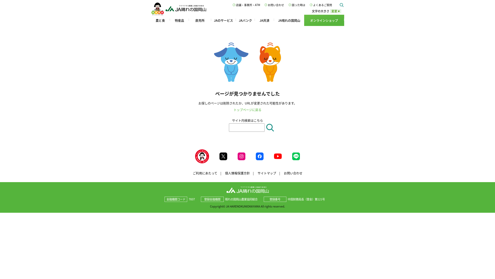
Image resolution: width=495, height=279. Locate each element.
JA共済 (264, 20)
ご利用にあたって (205, 173)
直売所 (200, 20)
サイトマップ (267, 173)
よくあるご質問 (322, 5)
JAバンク (245, 20)
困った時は (298, 5)
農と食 (160, 20)
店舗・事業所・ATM (248, 5)
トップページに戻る (247, 109)
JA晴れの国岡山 (289, 20)
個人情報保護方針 (237, 173)
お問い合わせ (276, 5)
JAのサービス (223, 20)
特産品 (179, 20)
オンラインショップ (324, 20)
